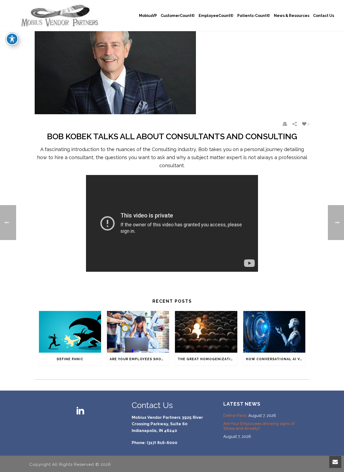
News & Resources (291, 15)
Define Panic (70, 359)
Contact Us (323, 15)
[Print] (285, 124)
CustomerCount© (178, 15)
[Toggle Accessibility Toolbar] (12, 39)
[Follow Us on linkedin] (80, 411)
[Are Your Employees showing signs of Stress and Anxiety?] (138, 331)
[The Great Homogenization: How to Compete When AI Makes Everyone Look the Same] (206, 331)
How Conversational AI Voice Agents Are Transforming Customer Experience (275, 359)
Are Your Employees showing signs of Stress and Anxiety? (139, 359)
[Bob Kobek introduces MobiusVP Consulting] (172, 72)
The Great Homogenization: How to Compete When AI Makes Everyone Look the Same (207, 359)
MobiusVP (148, 15)
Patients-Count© (253, 15)
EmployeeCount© (216, 15)
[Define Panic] (70, 331)
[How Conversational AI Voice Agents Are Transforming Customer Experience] (274, 331)
